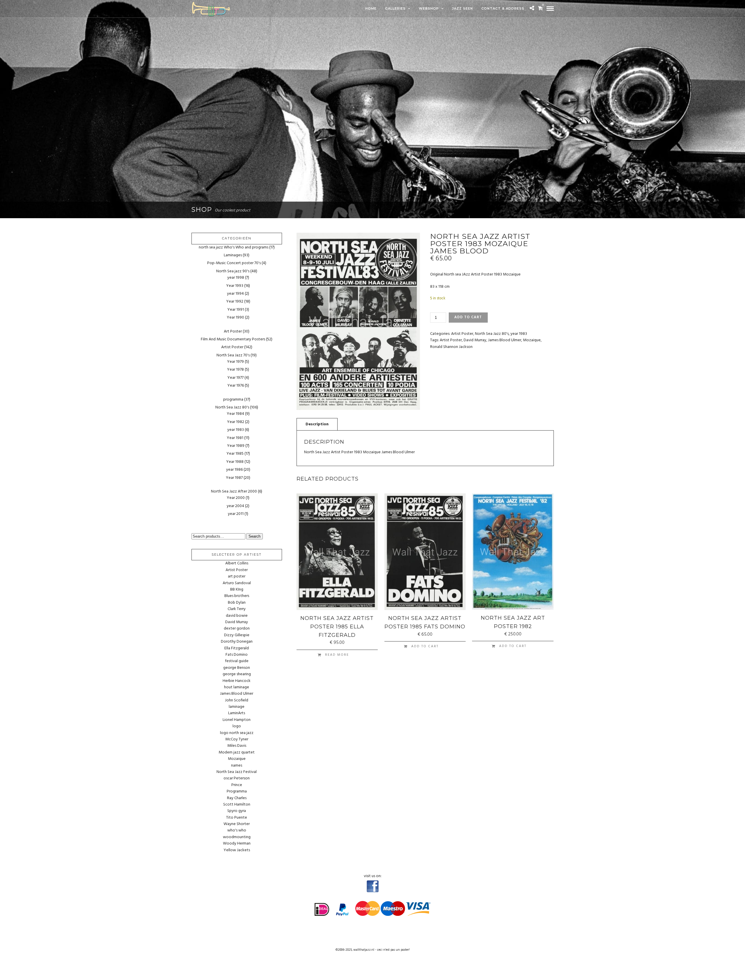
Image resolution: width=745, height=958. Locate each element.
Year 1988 (235, 461)
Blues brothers (236, 596)
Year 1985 (235, 453)
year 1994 (235, 293)
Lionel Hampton (237, 720)
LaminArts (236, 713)
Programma (237, 791)
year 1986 (234, 469)
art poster (236, 576)
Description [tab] (317, 424)
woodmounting (237, 837)
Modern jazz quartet (237, 752)
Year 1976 (235, 385)
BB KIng (236, 589)
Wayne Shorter (237, 824)
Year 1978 (235, 369)
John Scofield (236, 700)
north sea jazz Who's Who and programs (233, 247)
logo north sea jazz (236, 733)
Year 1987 (234, 477)
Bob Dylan (237, 603)
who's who (236, 830)
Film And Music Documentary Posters (233, 339)
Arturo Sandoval (237, 583)
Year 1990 (235, 317)
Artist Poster (462, 333)
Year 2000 (236, 498)
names (236, 766)
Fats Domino (237, 655)
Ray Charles (236, 798)
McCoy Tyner (236, 739)
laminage (236, 707)
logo (237, 726)
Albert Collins (236, 563)
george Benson (236, 668)
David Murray (475, 340)
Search (254, 536)
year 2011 (236, 514)
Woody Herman (237, 843)
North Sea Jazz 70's (233, 355)
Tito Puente (236, 818)
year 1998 (235, 277)
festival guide (237, 661)
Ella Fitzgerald (236, 648)
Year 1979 (235, 361)
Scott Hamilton (236, 804)
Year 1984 (235, 413)
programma (233, 399)
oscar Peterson (237, 778)
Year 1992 (234, 301)
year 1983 (518, 333)
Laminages (233, 255)
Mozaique (532, 340)
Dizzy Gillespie (236, 635)
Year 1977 (235, 377)
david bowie (237, 616)
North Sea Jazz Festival (237, 772)
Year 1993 (234, 285)
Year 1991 (235, 309)
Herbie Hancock (237, 681)
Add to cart (468, 317)
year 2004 (235, 506)
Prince (236, 785)
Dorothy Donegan (237, 642)
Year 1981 (235, 438)
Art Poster (233, 331)
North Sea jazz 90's (232, 271)
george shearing (237, 674)
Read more (337, 654)
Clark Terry (237, 609)
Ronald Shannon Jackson (451, 347)
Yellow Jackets (237, 850)
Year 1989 (235, 445)
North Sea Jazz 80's (492, 333)
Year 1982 (235, 422)
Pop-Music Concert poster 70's (234, 263)
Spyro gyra (236, 811)
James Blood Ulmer (504, 340)
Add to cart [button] (425, 646)
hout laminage (236, 687)
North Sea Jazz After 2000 (234, 491)
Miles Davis (236, 746)
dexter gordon (237, 628)
